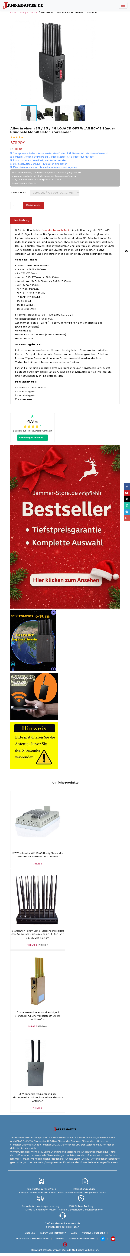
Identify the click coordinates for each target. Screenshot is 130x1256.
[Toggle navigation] (123, 5)
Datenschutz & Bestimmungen (32, 1238)
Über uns (30, 1233)
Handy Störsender (28, 12)
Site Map (59, 1238)
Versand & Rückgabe (93, 1233)
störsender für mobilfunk (54, 230)
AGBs (74, 1233)
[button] (93, 62)
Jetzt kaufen (34, 205)
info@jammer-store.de (25, 183)
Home (13, 12)
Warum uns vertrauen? (53, 1233)
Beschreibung (21, 220)
